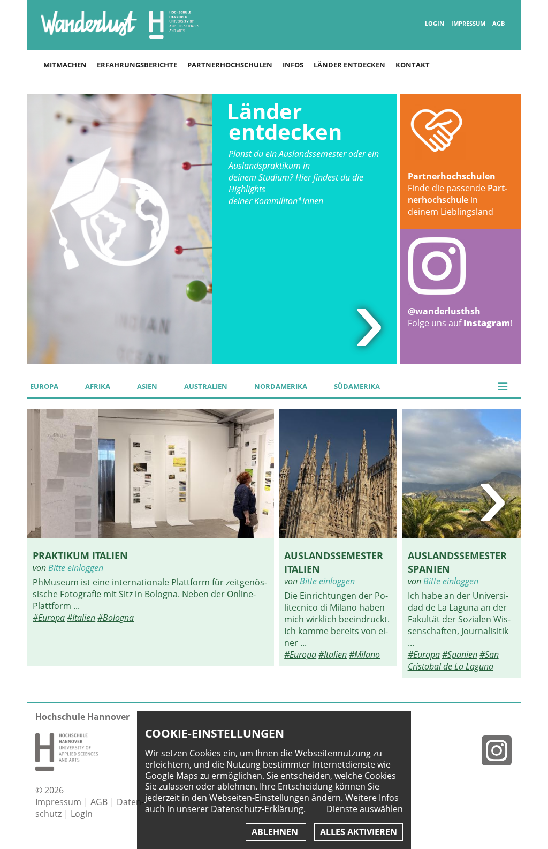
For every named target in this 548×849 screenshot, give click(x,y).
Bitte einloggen (75, 568)
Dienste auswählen (364, 809)
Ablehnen (276, 832)
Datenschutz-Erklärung (257, 809)
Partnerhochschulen (229, 65)
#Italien (81, 617)
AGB (498, 23)
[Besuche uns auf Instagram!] (501, 750)
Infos (293, 65)
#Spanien (459, 654)
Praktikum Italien (80, 555)
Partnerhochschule (457, 194)
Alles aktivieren (358, 832)
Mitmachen (65, 65)
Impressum (468, 23)
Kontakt (412, 65)
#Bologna (115, 617)
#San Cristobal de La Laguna (453, 660)
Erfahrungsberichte (137, 65)
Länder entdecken (349, 65)
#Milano (364, 654)
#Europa (49, 617)
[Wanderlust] (89, 35)
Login (434, 23)
